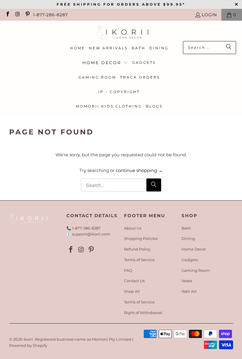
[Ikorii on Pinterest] (27, 14)
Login (209, 14)
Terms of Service (139, 259)
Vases (187, 280)
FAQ (128, 270)
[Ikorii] (121, 32)
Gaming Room (196, 270)
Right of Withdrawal (143, 312)
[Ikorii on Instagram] (17, 14)
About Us (132, 228)
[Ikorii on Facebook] (7, 14)
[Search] (228, 47)
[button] (105, 63)
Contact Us (134, 280)
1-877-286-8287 (50, 14)
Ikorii (28, 339)
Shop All (132, 291)
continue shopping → (139, 170)
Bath (186, 228)
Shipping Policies (141, 238)
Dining (188, 238)
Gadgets (190, 259)
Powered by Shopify (28, 345)
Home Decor (194, 249)
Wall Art (189, 291)
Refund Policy (137, 249)
